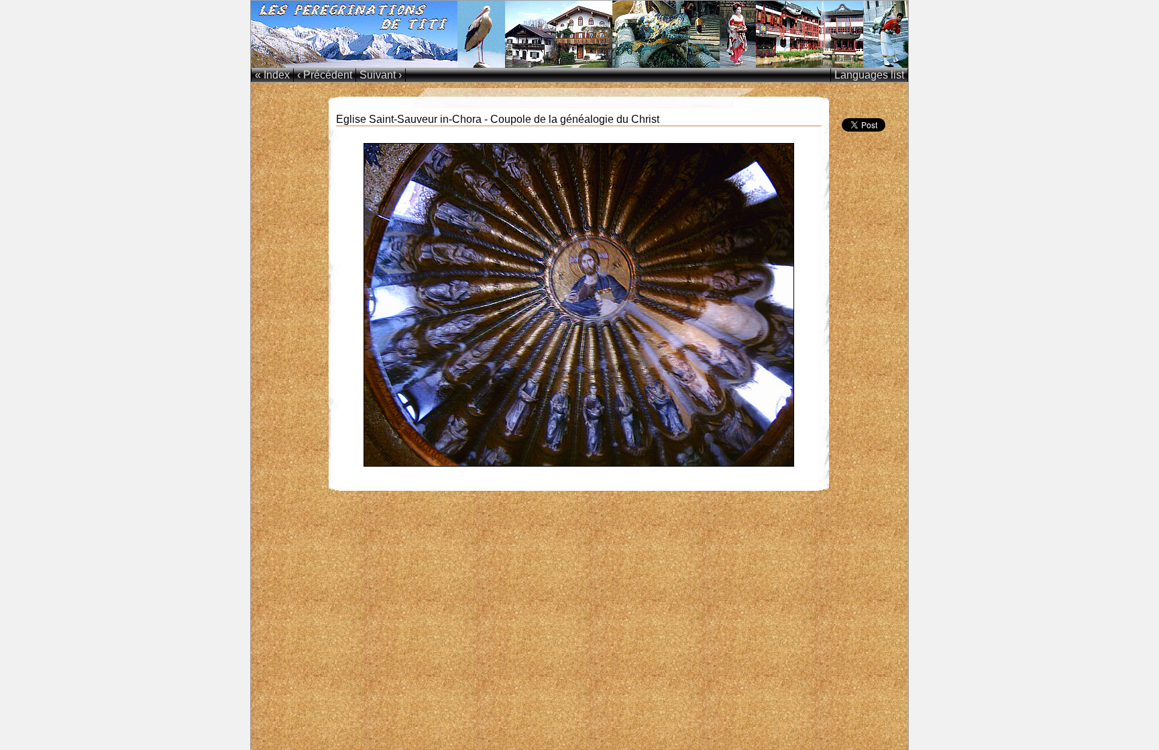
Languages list (869, 75)
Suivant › (381, 75)
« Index (272, 75)
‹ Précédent (324, 75)
